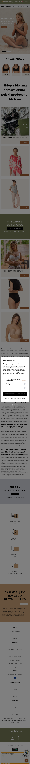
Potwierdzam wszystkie (15, 394)
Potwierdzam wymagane (15, 398)
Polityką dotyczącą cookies (16, 367)
